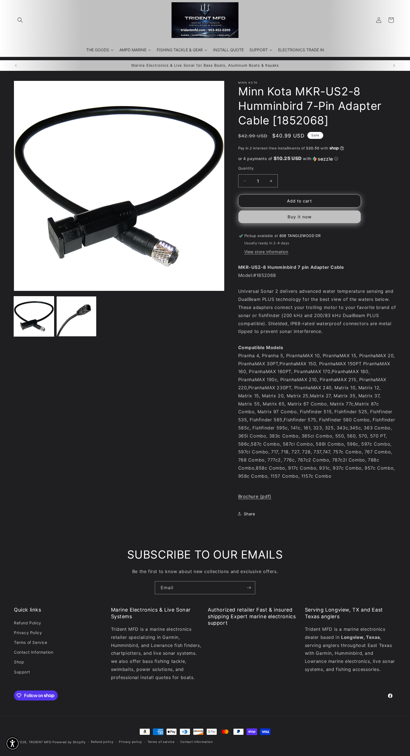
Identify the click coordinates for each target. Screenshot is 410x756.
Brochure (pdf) (254, 496)
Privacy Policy (28, 632)
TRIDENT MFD (40, 742)
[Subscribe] (249, 587)
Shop (19, 662)
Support (22, 672)
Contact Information (33, 652)
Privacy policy (130, 742)
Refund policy (102, 742)
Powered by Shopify (69, 742)
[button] (20, 20)
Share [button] (249, 513)
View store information (266, 251)
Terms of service (161, 742)
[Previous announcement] (16, 65)
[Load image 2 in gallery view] (77, 316)
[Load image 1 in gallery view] (34, 316)
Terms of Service (30, 642)
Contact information (196, 742)
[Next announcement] (394, 65)
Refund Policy (27, 622)
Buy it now (300, 216)
